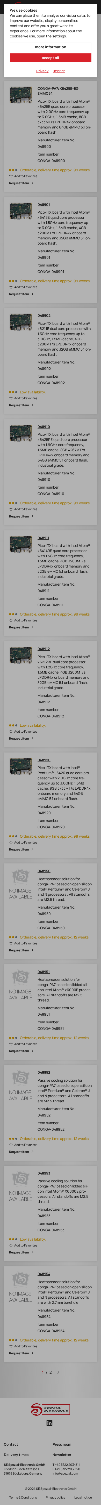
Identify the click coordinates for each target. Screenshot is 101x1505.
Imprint (59, 70)
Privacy (42, 70)
